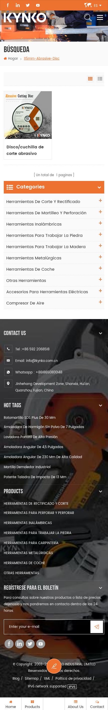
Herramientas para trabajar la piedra (44, 235)
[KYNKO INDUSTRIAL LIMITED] (26, 18)
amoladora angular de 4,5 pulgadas (33, 447)
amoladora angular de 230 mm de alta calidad (43, 457)
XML (47, 678)
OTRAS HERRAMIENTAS (21, 573)
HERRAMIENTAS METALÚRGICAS (28, 553)
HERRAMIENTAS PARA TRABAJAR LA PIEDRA (37, 533)
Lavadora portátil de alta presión (31, 437)
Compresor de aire (25, 303)
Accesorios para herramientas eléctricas (47, 292)
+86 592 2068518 (35, 349)
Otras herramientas (26, 280)
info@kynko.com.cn (42, 361)
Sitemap (32, 678)
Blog (16, 678)
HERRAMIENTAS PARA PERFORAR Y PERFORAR (39, 513)
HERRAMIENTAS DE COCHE (24, 563)
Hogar (13, 58)
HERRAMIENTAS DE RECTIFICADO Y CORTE (36, 503)
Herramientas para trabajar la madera (46, 247)
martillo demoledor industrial (27, 467)
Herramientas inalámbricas (34, 224)
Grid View (90, 79)
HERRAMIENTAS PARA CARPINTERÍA (31, 543)
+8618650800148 (49, 372)
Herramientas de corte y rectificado (43, 201)
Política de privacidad (73, 678)
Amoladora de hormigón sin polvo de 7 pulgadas (44, 427)
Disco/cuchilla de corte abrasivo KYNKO (25, 150)
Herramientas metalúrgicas (33, 258)
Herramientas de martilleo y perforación (46, 213)
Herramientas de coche (30, 269)
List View (100, 79)
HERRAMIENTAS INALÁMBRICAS (28, 523)
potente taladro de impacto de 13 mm (35, 477)
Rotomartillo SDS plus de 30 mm (30, 418)
